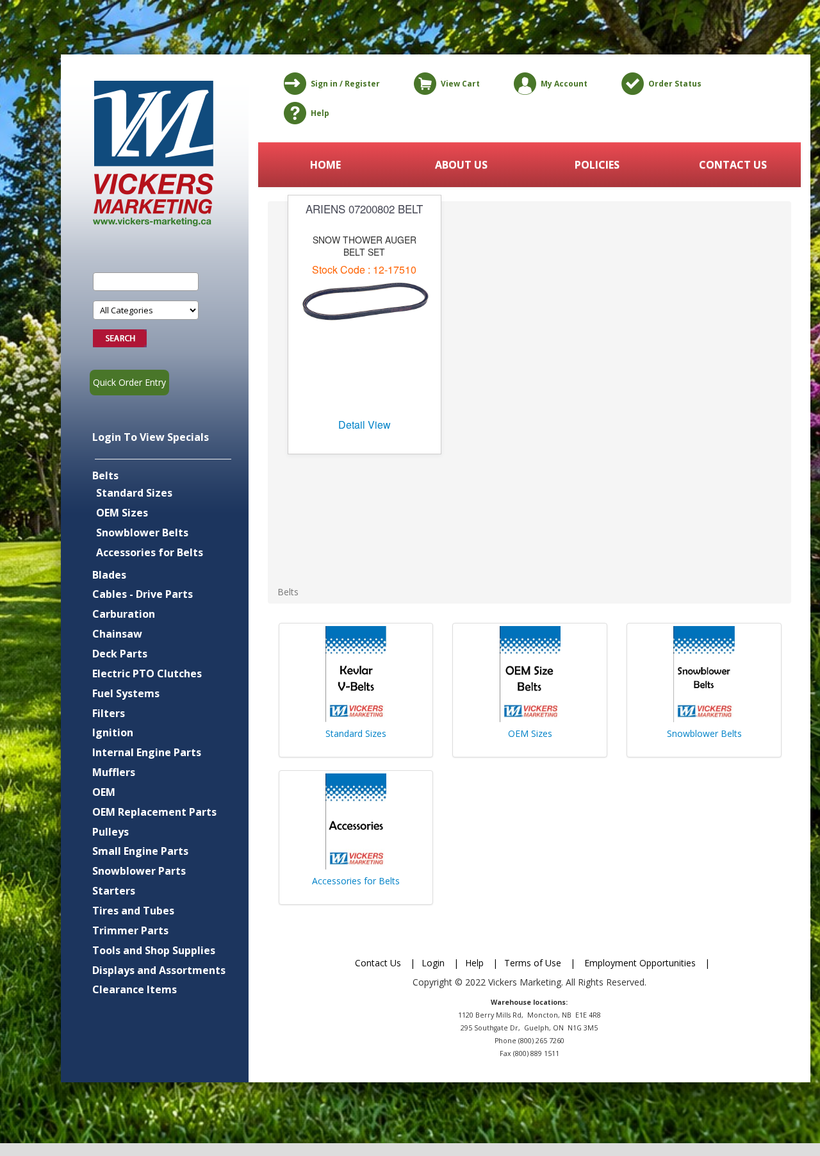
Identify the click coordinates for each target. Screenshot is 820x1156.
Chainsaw (117, 634)
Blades (109, 575)
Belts (105, 475)
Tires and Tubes (133, 911)
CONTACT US (733, 165)
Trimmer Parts (130, 930)
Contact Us (378, 963)
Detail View (364, 424)
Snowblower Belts (142, 532)
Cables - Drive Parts (142, 594)
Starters (113, 891)
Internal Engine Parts (146, 752)
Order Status (674, 83)
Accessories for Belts (149, 552)
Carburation (123, 614)
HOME (325, 165)
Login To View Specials (150, 437)
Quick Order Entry (129, 382)
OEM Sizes (122, 513)
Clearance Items (134, 989)
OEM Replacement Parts (154, 812)
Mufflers (113, 772)
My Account (564, 83)
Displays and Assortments (159, 970)
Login (433, 963)
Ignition (112, 732)
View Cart (460, 83)
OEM (103, 792)
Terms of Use (532, 963)
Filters (108, 713)
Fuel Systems (126, 693)
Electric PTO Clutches (147, 673)
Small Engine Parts (140, 851)
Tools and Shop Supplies (153, 950)
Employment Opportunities (640, 963)
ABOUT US (461, 165)
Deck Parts (119, 654)
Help (320, 113)
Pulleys (110, 832)
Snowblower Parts (139, 871)
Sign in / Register (345, 83)
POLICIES (597, 165)
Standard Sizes (134, 493)
